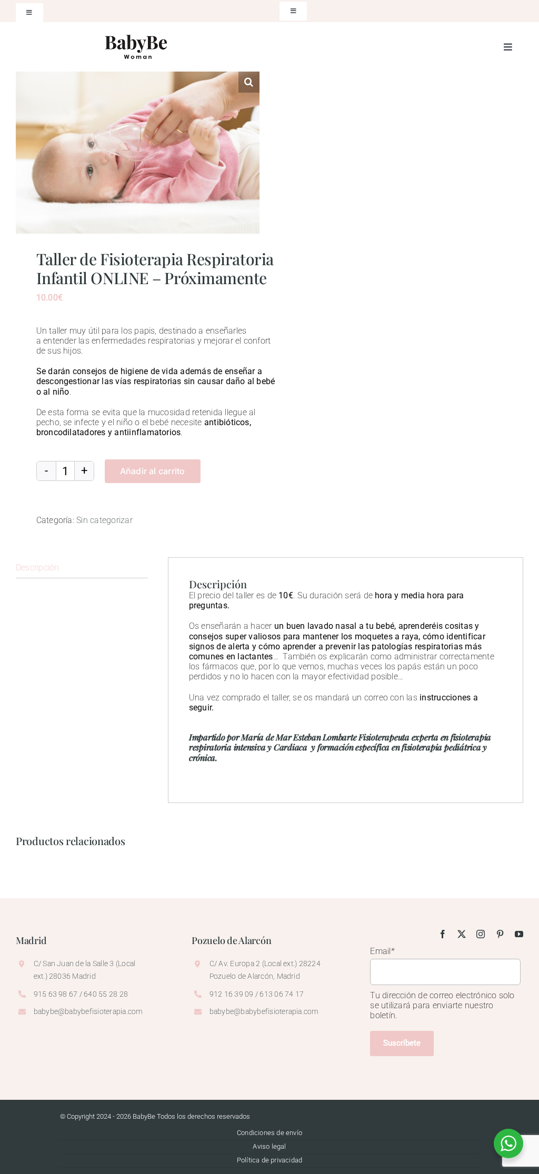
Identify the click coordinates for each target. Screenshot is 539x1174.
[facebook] (442, 934)
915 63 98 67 (56, 994)
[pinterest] (500, 934)
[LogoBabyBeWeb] (137, 32)
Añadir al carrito (152, 471)
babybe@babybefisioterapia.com (88, 1011)
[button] (248, 82)
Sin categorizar (104, 520)
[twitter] (461, 934)
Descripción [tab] (37, 568)
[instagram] (480, 934)
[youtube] (519, 934)
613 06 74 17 (281, 994)
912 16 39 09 (231, 994)
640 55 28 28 (106, 994)
